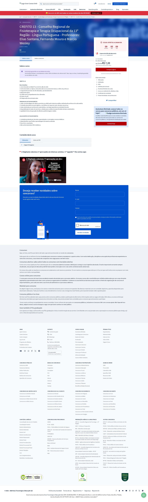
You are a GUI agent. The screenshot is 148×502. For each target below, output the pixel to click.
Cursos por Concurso (27, 17)
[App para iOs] (119, 491)
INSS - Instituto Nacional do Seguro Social (57, 448)
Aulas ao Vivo (106, 337)
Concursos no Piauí (80, 409)
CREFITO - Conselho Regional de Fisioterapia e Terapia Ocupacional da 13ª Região (50, 17)
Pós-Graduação (79, 342)
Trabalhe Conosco (24, 344)
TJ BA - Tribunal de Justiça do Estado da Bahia (114, 455)
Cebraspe (50, 365)
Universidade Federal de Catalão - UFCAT (85, 451)
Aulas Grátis (106, 339)
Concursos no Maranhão (81, 401)
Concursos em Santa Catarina (54, 399)
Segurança (87, 491)
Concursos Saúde (79, 381)
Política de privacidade (55, 491)
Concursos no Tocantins (109, 409)
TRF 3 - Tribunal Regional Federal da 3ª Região (114, 458)
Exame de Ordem (79, 337)
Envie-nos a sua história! (54, 353)
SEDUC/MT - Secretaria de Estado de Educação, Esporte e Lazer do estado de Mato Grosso (87, 432)
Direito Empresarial (24, 437)
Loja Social (22, 339)
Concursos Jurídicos (80, 373)
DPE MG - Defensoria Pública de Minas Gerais (114, 428)
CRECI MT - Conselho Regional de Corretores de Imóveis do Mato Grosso (87, 448)
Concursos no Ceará (80, 399)
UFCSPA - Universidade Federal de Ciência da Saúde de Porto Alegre (86, 468)
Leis (21, 453)
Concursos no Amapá (108, 399)
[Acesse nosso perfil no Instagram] (25, 351)
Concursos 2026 (24, 365)
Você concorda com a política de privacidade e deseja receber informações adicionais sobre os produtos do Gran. (99, 217)
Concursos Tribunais (80, 383)
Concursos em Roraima (109, 406)
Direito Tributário (24, 450)
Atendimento (101, 4)
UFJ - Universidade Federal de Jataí (84, 460)
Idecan (49, 378)
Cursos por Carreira (80, 347)
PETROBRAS (50, 434)
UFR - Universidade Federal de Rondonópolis (86, 454)
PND (48, 453)
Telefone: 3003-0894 (54, 342)
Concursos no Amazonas (109, 396)
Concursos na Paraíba (80, 404)
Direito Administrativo (25, 427)
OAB (104, 365)
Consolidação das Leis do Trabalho (28, 422)
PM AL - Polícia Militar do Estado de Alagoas (58, 427)
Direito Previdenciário (25, 442)
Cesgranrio (50, 368)
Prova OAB (106, 368)
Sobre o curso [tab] (25, 58)
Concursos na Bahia (80, 396)
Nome (77, 190)
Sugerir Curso (106, 342)
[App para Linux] (116, 491)
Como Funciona (23, 334)
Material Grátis (107, 334)
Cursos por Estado (80, 350)
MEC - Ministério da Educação (82, 428)
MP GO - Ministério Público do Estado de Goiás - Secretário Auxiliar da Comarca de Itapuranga (87, 438)
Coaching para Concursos (81, 334)
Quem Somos (23, 332)
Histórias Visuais (24, 373)
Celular (77, 208)
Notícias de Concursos (25, 375)
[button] (23, 9)
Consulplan (50, 370)
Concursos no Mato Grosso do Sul (28, 399)
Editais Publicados (24, 370)
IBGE (48, 445)
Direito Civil (22, 432)
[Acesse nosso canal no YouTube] (21, 351)
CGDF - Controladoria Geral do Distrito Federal (115, 434)
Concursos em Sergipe (81, 414)
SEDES (49, 422)
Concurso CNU (98, 302)
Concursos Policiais (80, 378)
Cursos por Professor (80, 352)
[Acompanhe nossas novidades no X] (35, 351)
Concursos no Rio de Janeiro (54, 406)
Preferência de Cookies (26, 347)
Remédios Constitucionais (26, 458)
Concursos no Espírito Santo (54, 401)
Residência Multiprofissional (82, 386)
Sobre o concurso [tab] (39, 58)
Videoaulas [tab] (25, 140)
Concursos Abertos (25, 368)
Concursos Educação (80, 368)
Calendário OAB (107, 370)
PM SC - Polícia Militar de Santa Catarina (113, 444)
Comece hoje (111, 123)
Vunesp (49, 386)
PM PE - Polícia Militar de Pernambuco (84, 444)
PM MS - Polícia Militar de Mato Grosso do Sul (114, 426)
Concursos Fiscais (80, 370)
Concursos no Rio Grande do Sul (55, 396)
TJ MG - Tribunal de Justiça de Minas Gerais (114, 431)
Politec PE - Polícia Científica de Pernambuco (114, 467)
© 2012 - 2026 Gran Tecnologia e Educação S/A (19, 491)
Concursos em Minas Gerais (54, 404)
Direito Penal (23, 440)
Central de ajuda (54, 332)
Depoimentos (106, 332)
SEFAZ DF (49, 436)
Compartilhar (112, 100)
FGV (48, 375)
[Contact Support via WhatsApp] (143, 495)
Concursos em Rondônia (109, 404)
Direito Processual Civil (25, 445)
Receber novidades (83, 232)
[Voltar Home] (20, 17)
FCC (48, 373)
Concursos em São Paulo (53, 409)
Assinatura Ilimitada (80, 332)
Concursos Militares (80, 375)
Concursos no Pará (108, 401)
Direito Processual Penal (26, 448)
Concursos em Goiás (25, 396)
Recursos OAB (106, 375)
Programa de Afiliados (25, 342)
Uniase (49, 383)
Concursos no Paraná (52, 393)
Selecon (49, 381)
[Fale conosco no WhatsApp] (28, 351)
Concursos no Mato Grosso (26, 401)
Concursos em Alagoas (81, 393)
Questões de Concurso (26, 378)
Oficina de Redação (80, 355)
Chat (51, 334)
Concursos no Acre (108, 393)
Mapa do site (95, 491)
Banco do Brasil (51, 443)
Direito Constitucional (25, 435)
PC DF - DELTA (50, 424)
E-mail (77, 199)
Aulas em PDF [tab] (37, 140)
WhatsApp (51, 337)
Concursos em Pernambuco (82, 406)
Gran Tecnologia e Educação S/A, (53, 495)
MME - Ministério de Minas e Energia (84, 435)
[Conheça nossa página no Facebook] (31, 351)
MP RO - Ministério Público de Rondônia (113, 460)
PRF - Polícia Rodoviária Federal (55, 451)
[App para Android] (123, 491)
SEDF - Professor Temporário (82, 426)
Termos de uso (67, 491)
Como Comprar (23, 337)
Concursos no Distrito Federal (27, 393)
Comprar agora (95, 13)
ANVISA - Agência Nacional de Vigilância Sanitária (87, 442)
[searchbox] (59, 3)
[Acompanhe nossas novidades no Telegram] (39, 351)
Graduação (78, 339)
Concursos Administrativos (82, 365)
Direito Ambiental (24, 429)
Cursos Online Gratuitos (81, 357)
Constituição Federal (25, 424)
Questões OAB (107, 373)
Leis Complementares (25, 455)
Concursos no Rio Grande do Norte (84, 411)
